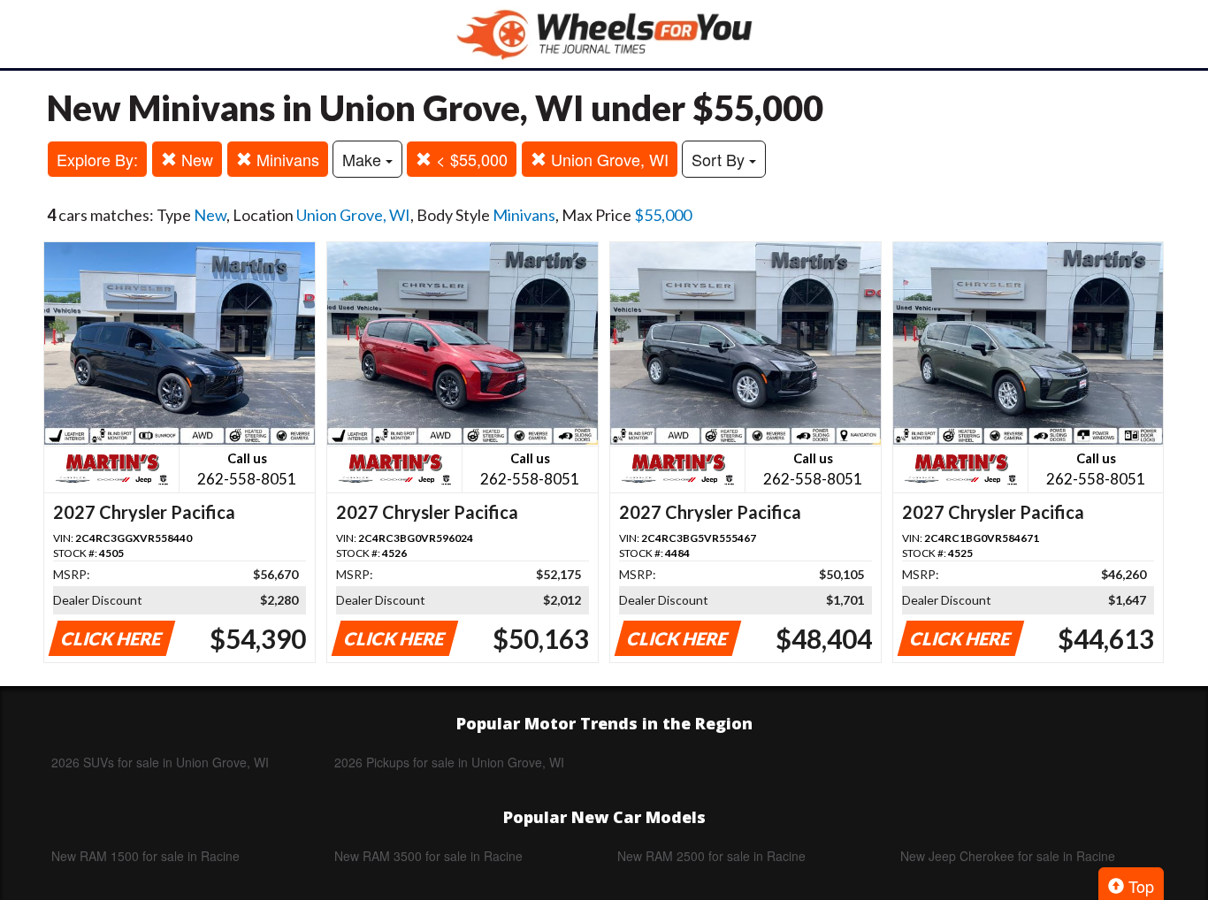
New (195, 159)
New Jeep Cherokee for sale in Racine (1007, 856)
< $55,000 (470, 159)
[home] (604, 34)
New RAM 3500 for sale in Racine (428, 856)
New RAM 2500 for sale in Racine (711, 856)
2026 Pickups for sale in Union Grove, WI (449, 762)
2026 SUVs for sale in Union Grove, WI (160, 762)
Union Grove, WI (608, 159)
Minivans (285, 159)
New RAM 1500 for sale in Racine (145, 856)
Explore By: (97, 159)
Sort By (720, 159)
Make (364, 159)
